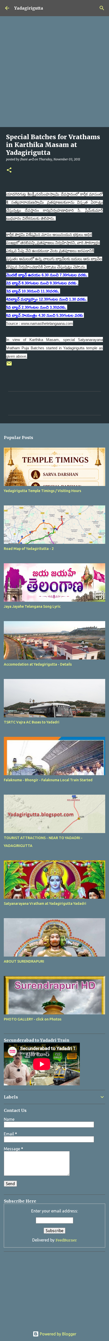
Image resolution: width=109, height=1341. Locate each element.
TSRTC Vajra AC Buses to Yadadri (31, 722)
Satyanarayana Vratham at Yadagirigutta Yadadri (45, 903)
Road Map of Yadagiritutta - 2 (29, 549)
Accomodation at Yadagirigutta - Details (38, 664)
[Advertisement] (54, 72)
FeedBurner (66, 1240)
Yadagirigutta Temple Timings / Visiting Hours (42, 491)
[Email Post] (9, 365)
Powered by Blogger (57, 1334)
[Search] (102, 8)
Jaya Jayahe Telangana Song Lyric (32, 606)
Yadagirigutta (28, 8)
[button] (9, 170)
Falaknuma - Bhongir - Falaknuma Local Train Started (48, 780)
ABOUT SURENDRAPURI (24, 961)
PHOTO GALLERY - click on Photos (32, 1019)
